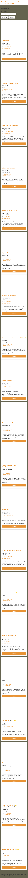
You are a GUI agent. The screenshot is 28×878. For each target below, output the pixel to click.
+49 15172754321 (8, 259)
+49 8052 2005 (7, 473)
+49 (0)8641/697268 (8, 726)
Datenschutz (13, 874)
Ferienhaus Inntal (8, 805)
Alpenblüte (5, 253)
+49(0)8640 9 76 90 (8, 89)
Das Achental (6, 763)
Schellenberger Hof (8, 849)
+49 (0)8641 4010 (7, 769)
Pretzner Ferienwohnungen (10, 83)
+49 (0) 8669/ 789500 (8, 3)
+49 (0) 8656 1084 (8, 599)
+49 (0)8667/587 (7, 301)
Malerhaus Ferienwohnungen (11, 550)
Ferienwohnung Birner (9, 423)
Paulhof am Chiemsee (9, 295)
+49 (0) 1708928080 (8, 556)
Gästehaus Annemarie (9, 168)
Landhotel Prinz (7, 593)
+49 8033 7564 (7, 641)
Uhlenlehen (5, 678)
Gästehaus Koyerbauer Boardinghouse (9, 466)
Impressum (7, 874)
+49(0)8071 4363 (7, 855)
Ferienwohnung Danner (9, 635)
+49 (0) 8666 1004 (8, 344)
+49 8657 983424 (7, 684)
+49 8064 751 (7, 216)
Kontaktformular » (6, 48)
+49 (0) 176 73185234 (8, 131)
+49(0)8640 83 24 (7, 386)
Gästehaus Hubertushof (9, 210)
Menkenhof (5, 41)
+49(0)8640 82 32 (7, 47)
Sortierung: (4, 11)
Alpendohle (5, 509)
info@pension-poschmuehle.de (11, 2)
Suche (5, 17)
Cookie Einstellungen (21, 874)
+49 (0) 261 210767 (8, 429)
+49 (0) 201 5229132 (8, 515)
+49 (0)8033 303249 (8, 813)
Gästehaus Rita (7, 380)
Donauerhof (6, 720)
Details (14, 59)
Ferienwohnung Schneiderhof (11, 338)
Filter (12, 17)
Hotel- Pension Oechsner (10, 125)
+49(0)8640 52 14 (7, 174)
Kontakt (2, 874)
